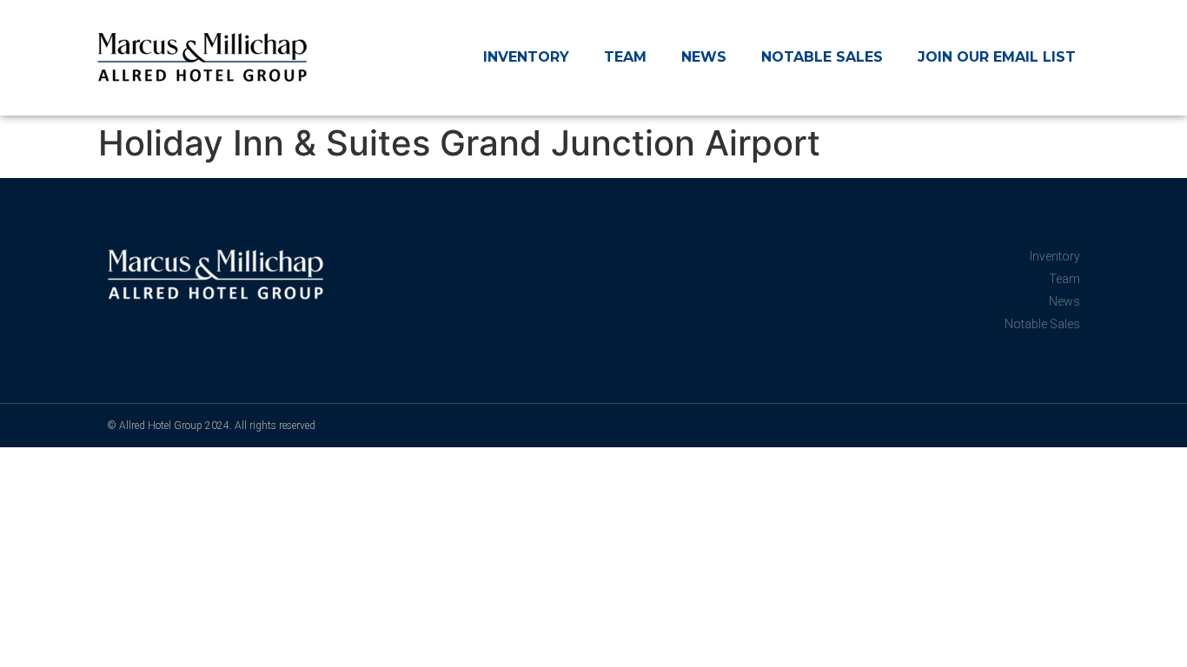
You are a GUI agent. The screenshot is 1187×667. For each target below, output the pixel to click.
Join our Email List (997, 57)
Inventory (526, 57)
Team (625, 57)
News (703, 57)
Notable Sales (822, 57)
